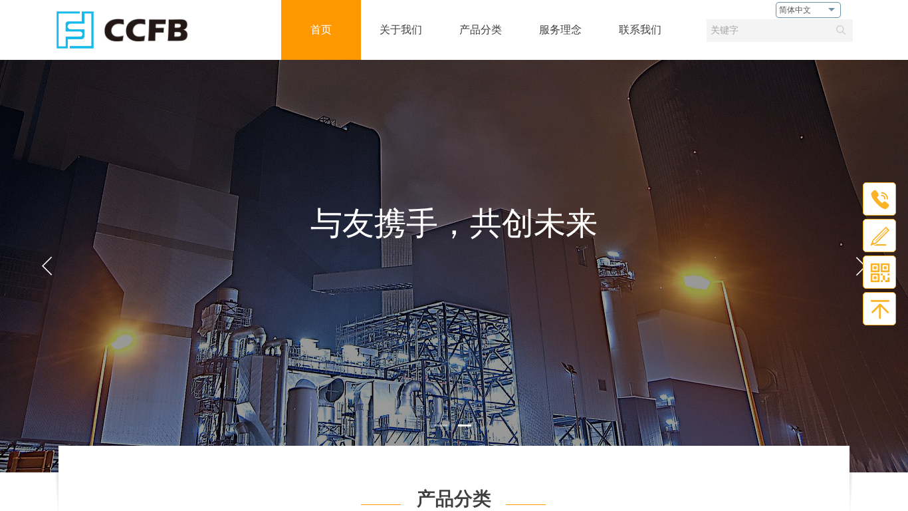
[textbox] (767, 30)
